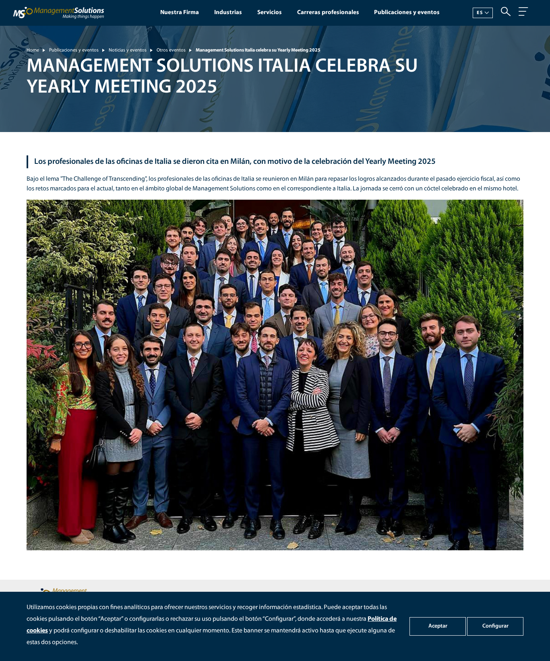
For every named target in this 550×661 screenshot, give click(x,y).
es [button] (479, 12)
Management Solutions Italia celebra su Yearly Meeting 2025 (258, 50)
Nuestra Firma (179, 13)
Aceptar (437, 626)
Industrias (228, 13)
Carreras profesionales (328, 13)
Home (33, 50)
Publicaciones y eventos (407, 13)
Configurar (495, 626)
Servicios (269, 13)
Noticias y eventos (128, 50)
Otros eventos (171, 50)
